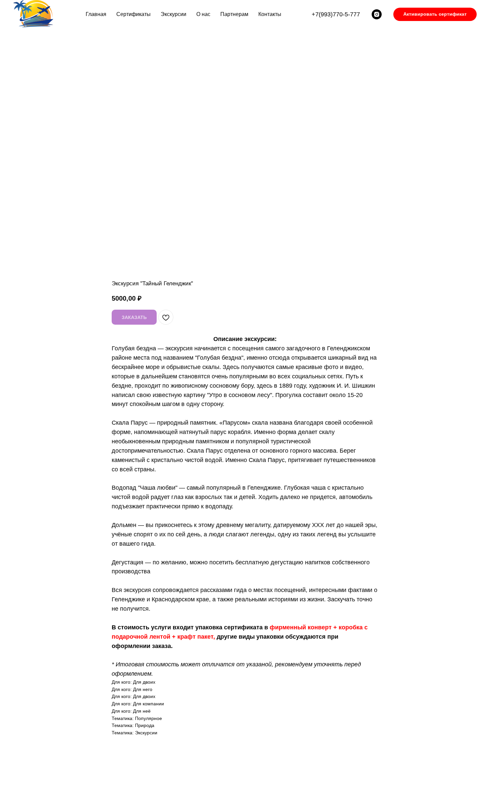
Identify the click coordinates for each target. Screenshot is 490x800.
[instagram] (377, 14)
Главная (96, 14)
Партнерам (234, 14)
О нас (203, 14)
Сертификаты (133, 14)
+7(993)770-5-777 (336, 14)
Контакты (269, 14)
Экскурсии (173, 14)
